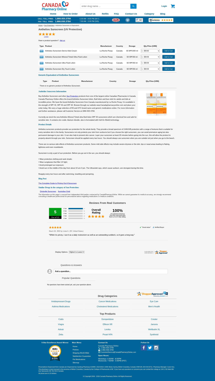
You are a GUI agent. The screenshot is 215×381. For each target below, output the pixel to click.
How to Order (70, 14)
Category (149, 14)
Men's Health (154, 306)
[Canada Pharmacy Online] (55, 10)
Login (164, 6)
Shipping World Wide (81, 353)
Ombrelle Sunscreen (48, 191)
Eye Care (154, 301)
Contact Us (131, 14)
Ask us (62, 40)
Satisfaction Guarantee (82, 356)
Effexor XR (107, 324)
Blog (162, 14)
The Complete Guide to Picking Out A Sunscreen (57, 183)
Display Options (61, 252)
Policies (76, 350)
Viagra (61, 324)
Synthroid (154, 334)
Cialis (60, 319)
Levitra (107, 329)
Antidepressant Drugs (60, 301)
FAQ (116, 14)
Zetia (61, 334)
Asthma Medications (61, 306)
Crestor (154, 319)
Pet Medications (79, 359)
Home (53, 14)
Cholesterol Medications (107, 306)
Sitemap (76, 363)
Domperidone (108, 319)
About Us (90, 14)
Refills (105, 14)
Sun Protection (49, 25)
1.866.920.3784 (63, 18)
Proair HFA (107, 334)
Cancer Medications (107, 301)
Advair (61, 329)
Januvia (154, 324)
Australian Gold (64, 191)
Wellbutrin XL (154, 329)
